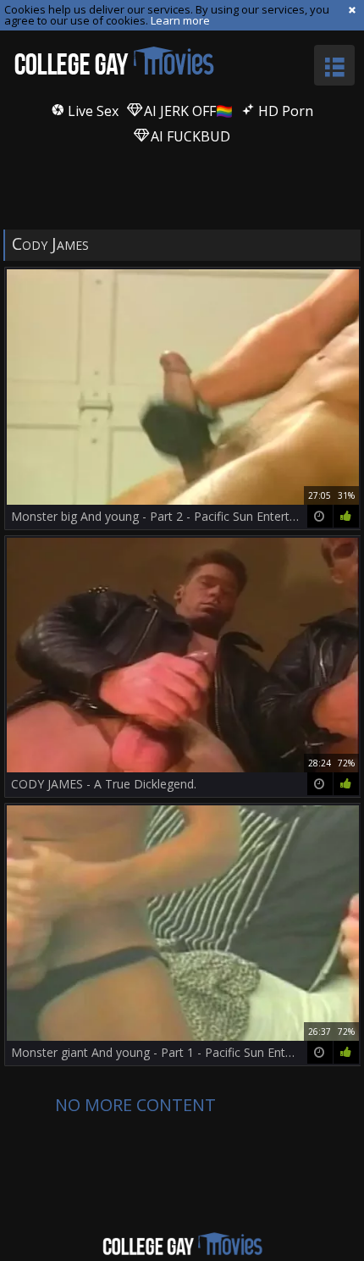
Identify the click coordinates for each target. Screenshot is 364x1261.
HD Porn (284, 111)
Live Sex (91, 111)
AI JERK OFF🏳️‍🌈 (187, 111)
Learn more (180, 20)
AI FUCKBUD (188, 136)
